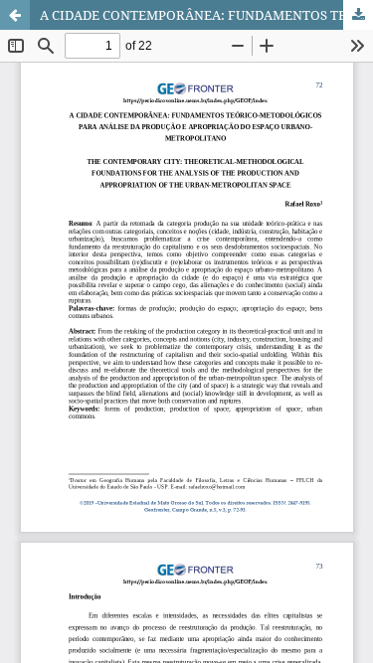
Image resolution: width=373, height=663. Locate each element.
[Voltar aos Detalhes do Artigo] (15, 15)
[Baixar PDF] (358, 15)
